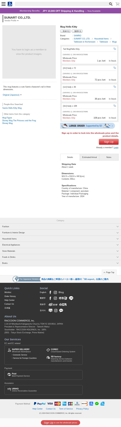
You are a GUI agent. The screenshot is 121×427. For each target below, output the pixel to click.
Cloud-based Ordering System (63, 350)
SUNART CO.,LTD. (82, 39)
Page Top (110, 272)
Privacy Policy (82, 409)
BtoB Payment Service (21, 374)
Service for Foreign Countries (25, 358)
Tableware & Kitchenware (85, 42)
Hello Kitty (12, 108)
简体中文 (66, 31)
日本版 (7, 308)
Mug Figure (7, 118)
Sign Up (108, 141)
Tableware (104, 42)
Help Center (9, 300)
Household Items (101, 39)
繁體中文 (77, 31)
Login (116, 147)
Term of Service (66, 409)
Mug (20, 108)
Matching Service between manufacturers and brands (61, 358)
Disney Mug (7, 123)
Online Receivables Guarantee (24, 389)
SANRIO (77, 36)
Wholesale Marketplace (21, 350)
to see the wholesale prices (60, 422)
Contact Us (9, 304)
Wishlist (7, 292)
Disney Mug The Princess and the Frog (19, 120)
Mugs (114, 42)
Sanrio (5, 108)
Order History (10, 296)
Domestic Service (20, 355)
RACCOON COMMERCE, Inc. (19, 320)
